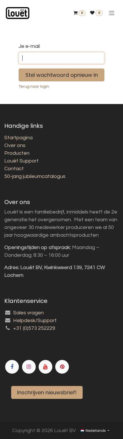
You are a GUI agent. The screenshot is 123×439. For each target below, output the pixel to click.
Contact (14, 168)
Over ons (14, 145)
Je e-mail (29, 46)
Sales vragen (28, 312)
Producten (16, 153)
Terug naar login (34, 87)
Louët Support (21, 161)
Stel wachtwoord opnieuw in (61, 75)
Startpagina (18, 137)
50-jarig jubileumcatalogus (35, 176)
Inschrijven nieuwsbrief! (47, 392)
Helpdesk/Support (35, 320)
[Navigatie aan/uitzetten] (111, 13)
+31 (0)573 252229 (34, 328)
